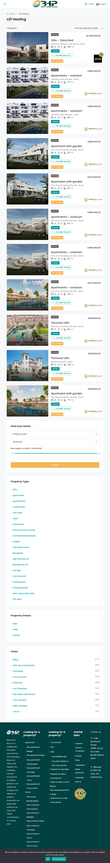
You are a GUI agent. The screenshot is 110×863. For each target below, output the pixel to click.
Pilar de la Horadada (23, 665)
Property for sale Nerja (60, 769)
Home (12, 13)
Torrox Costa (19, 677)
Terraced (17, 512)
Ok (48, 859)
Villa (15, 489)
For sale (55, 35)
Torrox (16, 711)
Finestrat (17, 682)
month (16, 635)
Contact (58, 61)
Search (55, 465)
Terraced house (21, 547)
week (15, 629)
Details (55, 51)
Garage (17, 570)
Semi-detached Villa (23, 593)
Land (15, 518)
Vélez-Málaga (20, 705)
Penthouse (18, 524)
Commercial (19, 576)
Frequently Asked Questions (80, 769)
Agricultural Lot (21, 558)
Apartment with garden (66, 146)
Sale (15, 623)
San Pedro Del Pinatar (24, 694)
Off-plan (17, 599)
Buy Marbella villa (59, 756)
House (28, 792)
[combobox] (93, 28)
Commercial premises (24, 535)
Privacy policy (59, 859)
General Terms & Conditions (79, 747)
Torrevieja (18, 671)
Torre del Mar (19, 700)
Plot (52, 747)
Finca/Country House (24, 530)
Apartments (19, 501)
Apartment (18, 495)
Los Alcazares (20, 688)
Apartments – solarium (66, 75)
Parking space (20, 587)
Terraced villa (60, 323)
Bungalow (18, 553)
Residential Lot (20, 564)
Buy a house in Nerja (35, 821)
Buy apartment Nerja (36, 755)
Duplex (16, 541)
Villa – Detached (62, 40)
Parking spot (19, 582)
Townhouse (19, 507)
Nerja (15, 659)
